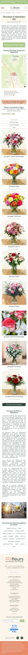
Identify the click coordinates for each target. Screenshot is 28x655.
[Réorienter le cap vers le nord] (24, 61)
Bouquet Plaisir (14, 306)
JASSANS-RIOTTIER (20, 533)
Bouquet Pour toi (14, 247)
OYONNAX (5, 538)
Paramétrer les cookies (14, 585)
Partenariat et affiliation (14, 600)
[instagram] (17, 638)
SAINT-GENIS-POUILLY (8, 544)
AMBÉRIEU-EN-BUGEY (11, 528)
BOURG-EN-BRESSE (8, 531)
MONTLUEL (23, 536)
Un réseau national (14, 586)
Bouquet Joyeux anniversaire (14, 156)
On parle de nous (14, 589)
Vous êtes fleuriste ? (14, 602)
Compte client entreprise (14, 597)
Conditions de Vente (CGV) (14, 581)
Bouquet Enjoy (14, 186)
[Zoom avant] (24, 56)
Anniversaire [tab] (14, 120)
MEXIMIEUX (11, 536)
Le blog (14, 588)
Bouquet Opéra (14, 276)
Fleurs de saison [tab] (14, 122)
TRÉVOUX (22, 544)
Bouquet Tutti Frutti (14, 216)
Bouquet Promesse (14, 367)
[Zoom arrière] (24, 59)
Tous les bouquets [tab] (14, 125)
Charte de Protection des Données (14, 582)
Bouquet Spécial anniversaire (14, 337)
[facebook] (22, 638)
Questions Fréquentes (14, 572)
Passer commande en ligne (14, 45)
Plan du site (14, 611)
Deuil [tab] (14, 127)
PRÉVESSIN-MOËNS (20, 538)
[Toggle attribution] (25, 86)
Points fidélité (14, 599)
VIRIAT (14, 546)
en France (8, 102)
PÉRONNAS (11, 538)
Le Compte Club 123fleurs (14, 596)
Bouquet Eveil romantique (14, 396)
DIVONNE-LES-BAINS (19, 531)
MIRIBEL (17, 536)
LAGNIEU (5, 536)
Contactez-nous (14, 608)
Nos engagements (14, 580)
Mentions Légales (14, 584)
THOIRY (17, 544)
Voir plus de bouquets (14, 404)
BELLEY (19, 528)
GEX (14, 533)
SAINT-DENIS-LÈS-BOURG (14, 541)
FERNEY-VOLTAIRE (7, 533)
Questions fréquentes (14, 610)
